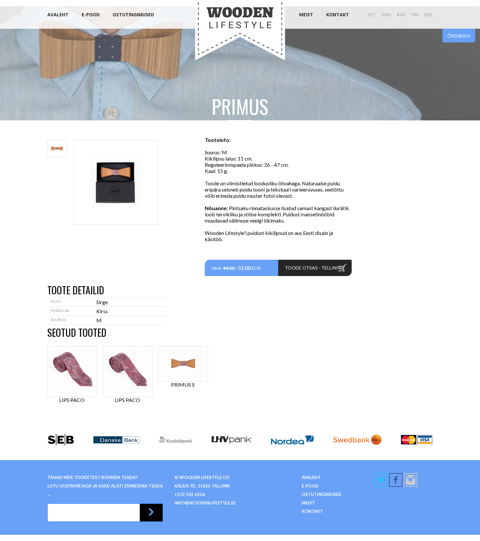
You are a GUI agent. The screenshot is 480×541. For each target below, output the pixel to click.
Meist (306, 14)
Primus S (183, 384)
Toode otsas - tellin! (311, 267)
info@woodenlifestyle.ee (205, 502)
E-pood (91, 14)
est (372, 14)
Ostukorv (458, 35)
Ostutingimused (133, 14)
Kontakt (337, 14)
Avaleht (58, 14)
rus (401, 14)
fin (414, 14)
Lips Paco (72, 400)
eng (386, 14)
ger (428, 14)
